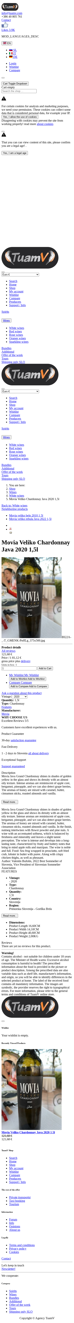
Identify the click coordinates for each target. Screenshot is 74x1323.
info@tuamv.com (12, 13)
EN (8, 43)
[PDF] (10, 529)
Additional (8, 351)
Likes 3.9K (8, 30)
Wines (6, 320)
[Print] (10, 533)
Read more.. (10, 915)
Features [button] (7, 707)
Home (13, 284)
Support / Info (17, 305)
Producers (15, 301)
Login (12, 63)
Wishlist (14, 294)
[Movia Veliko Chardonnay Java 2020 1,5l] (32, 1129)
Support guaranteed (13, 766)
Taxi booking (17, 1200)
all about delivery (38, 753)
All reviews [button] (8, 650)
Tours (5, 358)
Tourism (14, 1204)
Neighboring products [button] (15, 509)
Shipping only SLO (13, 362)
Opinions (14, 1226)
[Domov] (10, 9)
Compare (14, 298)
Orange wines (17, 338)
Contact (6, 20)
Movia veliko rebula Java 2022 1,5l (30, 519)
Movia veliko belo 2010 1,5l (26, 515)
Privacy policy (17, 1248)
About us (14, 1229)
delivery (26, 661)
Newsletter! (8, 1268)
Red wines (15, 331)
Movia (5, 714)
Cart (15, 83)
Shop (12, 288)
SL (15, 50)
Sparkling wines (18, 341)
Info (11, 1223)
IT (14, 53)
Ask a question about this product (22, 693)
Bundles (6, 348)
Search (13, 281)
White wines (16, 328)
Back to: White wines (14, 505)
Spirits (5, 311)
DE (15, 56)
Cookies (14, 1252)
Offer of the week (12, 355)
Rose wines (16, 334)
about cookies (45, 124)
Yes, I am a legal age (14, 153)
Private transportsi (20, 1197)
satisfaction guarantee (23, 740)
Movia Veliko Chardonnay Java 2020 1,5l (28, 1132)
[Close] (3, 131)
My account (16, 291)
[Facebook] (5, 26)
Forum (13, 1219)
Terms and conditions (22, 1245)
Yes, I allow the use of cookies (20, 116)
